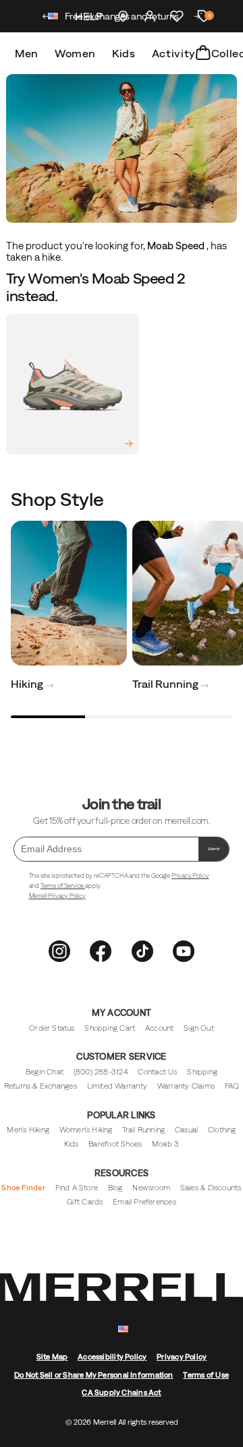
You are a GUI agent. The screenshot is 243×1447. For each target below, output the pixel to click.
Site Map (52, 1357)
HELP (89, 16)
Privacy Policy (190, 875)
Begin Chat (44, 1072)
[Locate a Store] (122, 16)
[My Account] (149, 16)
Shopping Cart (109, 1028)
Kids (124, 53)
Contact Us (157, 1072)
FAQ (232, 1086)
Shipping (202, 1072)
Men (26, 53)
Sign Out (199, 1028)
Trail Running (166, 684)
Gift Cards (85, 1202)
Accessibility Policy (112, 1357)
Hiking (28, 684)
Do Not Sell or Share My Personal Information (93, 1375)
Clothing (222, 1130)
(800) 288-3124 (101, 1072)
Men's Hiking (28, 1130)
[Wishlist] (176, 16)
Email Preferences (144, 1202)
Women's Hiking (86, 1130)
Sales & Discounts (211, 1188)
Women (75, 53)
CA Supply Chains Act (121, 1392)
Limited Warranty (117, 1086)
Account (159, 1028)
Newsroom (151, 1188)
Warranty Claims (186, 1086)
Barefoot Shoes (115, 1144)
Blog (115, 1188)
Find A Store (77, 1188)
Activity (173, 53)
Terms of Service (62, 885)
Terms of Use (206, 1375)
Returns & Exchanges (40, 1086)
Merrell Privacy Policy (57, 895)
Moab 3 (165, 1144)
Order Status (52, 1028)
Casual (186, 1130)
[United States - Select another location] (53, 18)
